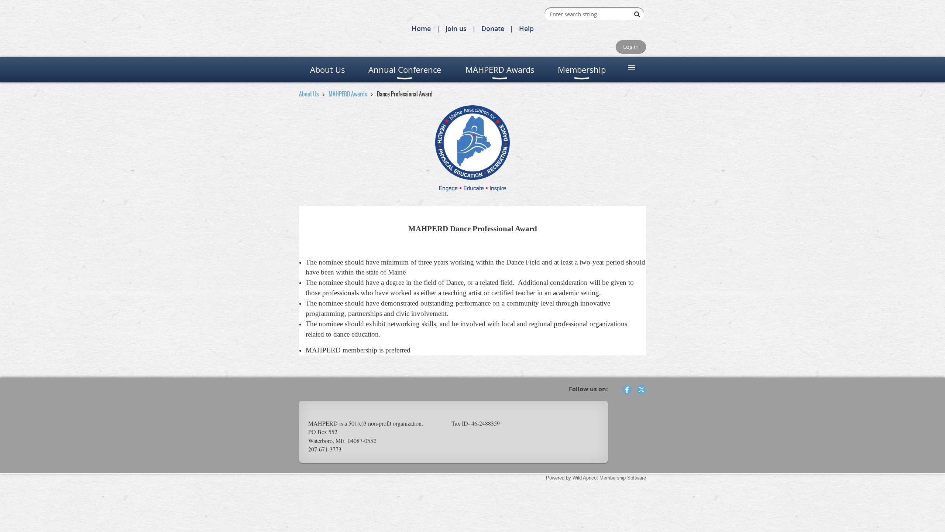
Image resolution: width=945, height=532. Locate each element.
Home (421, 28)
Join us (456, 28)
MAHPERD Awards (348, 94)
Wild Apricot (585, 478)
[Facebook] (627, 389)
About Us (309, 94)
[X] (641, 389)
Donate (492, 28)
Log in (631, 46)
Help (526, 28)
